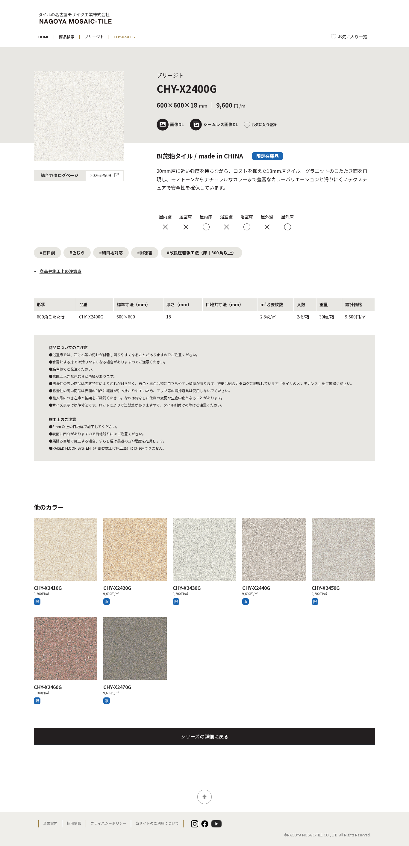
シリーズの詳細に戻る (204, 736)
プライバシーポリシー (108, 823)
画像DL (177, 124)
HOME (43, 37)
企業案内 (50, 823)
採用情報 (74, 823)
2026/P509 (101, 176)
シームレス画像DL (220, 124)
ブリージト (94, 37)
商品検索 (67, 37)
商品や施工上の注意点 (60, 271)
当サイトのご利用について (157, 823)
